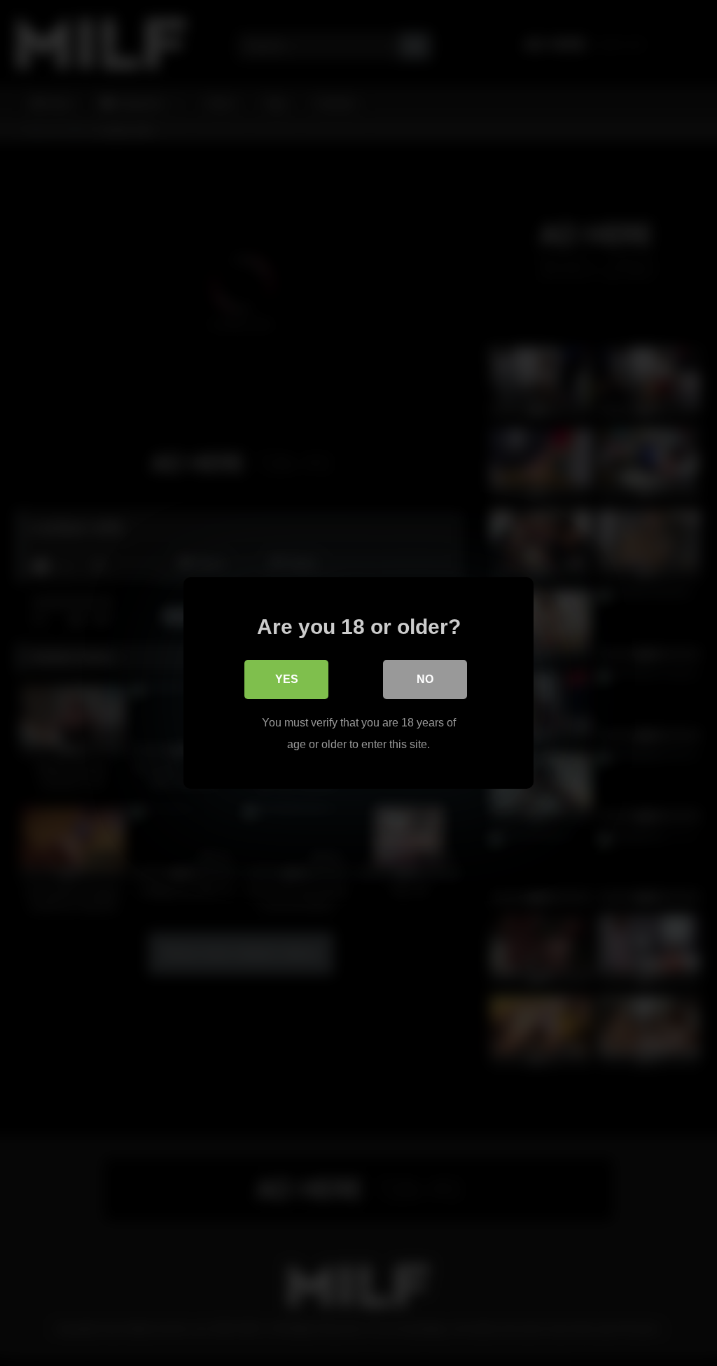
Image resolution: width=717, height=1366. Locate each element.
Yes (286, 679)
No (425, 679)
